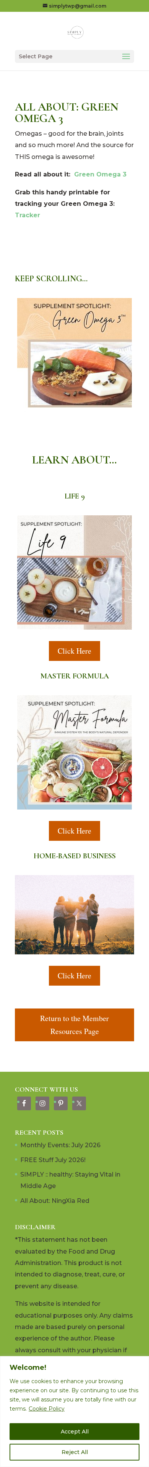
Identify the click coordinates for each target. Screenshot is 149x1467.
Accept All (75, 1431)
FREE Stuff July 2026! (53, 1160)
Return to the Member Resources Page (74, 1024)
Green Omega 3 (100, 174)
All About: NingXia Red (54, 1200)
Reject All (75, 1452)
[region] (74, 1411)
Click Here (74, 651)
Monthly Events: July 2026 (60, 1145)
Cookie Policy (47, 1408)
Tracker (27, 215)
